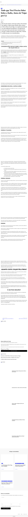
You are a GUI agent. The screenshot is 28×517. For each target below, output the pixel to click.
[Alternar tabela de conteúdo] (20, 41)
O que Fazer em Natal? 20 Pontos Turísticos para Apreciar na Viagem (10, 355)
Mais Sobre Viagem (19, 463)
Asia (1, 8)
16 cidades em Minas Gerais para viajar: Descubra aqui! (8, 359)
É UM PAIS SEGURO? (4, 44)
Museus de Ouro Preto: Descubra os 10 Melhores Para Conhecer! (10, 357)
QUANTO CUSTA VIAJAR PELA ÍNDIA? (6, 43)
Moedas (23, 463)
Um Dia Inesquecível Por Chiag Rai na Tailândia (6, 466)
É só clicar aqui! (7, 302)
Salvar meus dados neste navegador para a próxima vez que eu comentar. (11, 506)
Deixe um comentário (3, 22)
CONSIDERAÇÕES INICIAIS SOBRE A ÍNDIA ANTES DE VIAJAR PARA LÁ (11, 42)
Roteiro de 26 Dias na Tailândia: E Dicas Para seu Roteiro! (7, 483)
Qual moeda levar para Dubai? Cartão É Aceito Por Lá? (20, 466)
